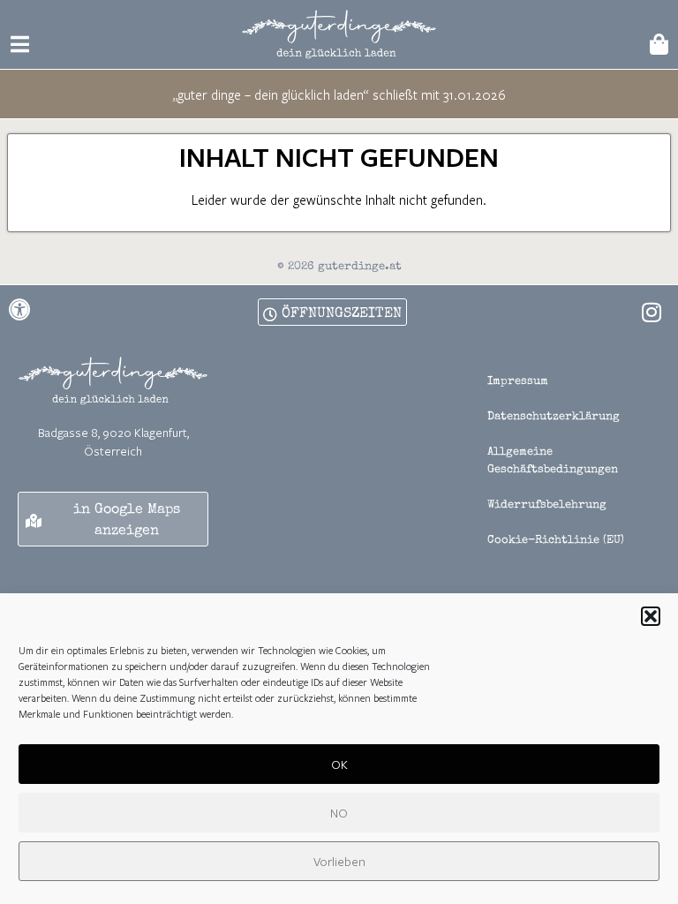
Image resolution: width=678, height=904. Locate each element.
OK (339, 764)
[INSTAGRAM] (651, 311)
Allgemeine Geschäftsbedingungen (552, 461)
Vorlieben (339, 861)
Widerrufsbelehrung (546, 505)
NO (339, 812)
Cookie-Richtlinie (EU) (555, 540)
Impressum (517, 382)
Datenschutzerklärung (553, 417)
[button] (650, 616)
